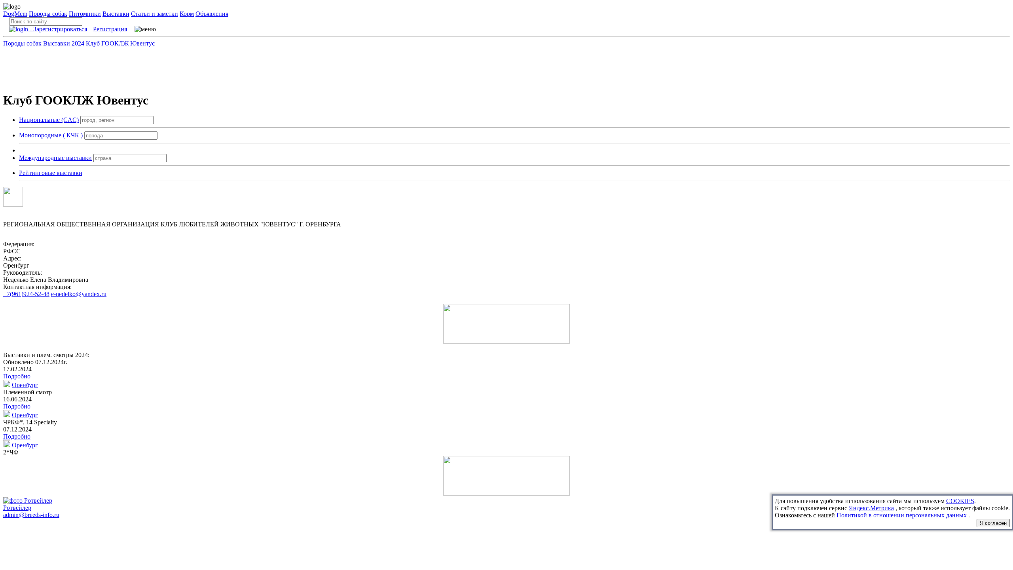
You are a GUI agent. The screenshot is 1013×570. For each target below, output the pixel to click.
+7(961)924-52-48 (26, 294)
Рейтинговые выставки (50, 172)
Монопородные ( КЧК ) (51, 135)
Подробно (16, 376)
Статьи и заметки (154, 13)
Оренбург (25, 385)
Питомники (85, 13)
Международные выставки (55, 157)
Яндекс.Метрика (871, 508)
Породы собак (48, 13)
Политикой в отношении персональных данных (902, 515)
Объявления (211, 13)
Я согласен (993, 523)
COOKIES (960, 501)
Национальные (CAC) (49, 119)
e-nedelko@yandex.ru (78, 294)
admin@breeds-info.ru (31, 514)
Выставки (115, 13)
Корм (187, 13)
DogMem (15, 13)
